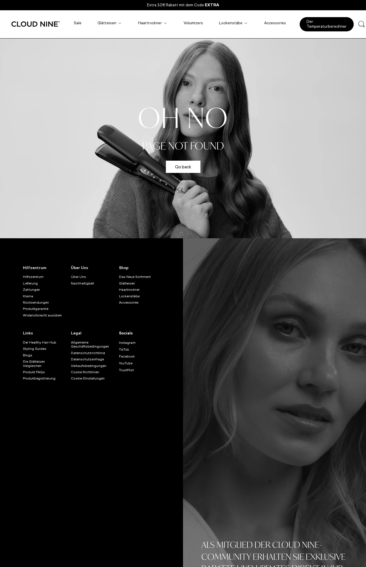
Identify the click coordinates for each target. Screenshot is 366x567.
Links (28, 333)
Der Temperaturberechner (327, 24)
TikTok (124, 350)
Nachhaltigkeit (82, 283)
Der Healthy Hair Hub (39, 342)
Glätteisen (107, 23)
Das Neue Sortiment (135, 277)
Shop (123, 267)
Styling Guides (34, 349)
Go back (183, 167)
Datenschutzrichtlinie (88, 353)
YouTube (125, 363)
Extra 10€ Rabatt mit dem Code (183, 5)
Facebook (127, 356)
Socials (126, 333)
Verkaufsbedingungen (88, 366)
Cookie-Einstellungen (88, 378)
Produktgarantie (35, 309)
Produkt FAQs (34, 372)
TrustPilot (126, 370)
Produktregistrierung (39, 378)
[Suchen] (361, 24)
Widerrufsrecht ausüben (42, 315)
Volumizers (193, 23)
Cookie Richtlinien (85, 372)
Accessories (275, 23)
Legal (76, 333)
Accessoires (129, 302)
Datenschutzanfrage (87, 359)
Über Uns (79, 267)
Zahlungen (31, 290)
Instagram (127, 343)
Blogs (27, 355)
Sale (77, 23)
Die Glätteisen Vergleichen (34, 364)
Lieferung (30, 283)
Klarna (28, 296)
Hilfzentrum (34, 267)
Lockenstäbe (230, 23)
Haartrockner (150, 23)
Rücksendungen (36, 302)
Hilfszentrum (33, 277)
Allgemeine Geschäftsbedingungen (90, 344)
